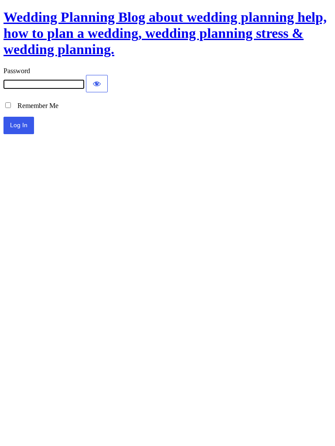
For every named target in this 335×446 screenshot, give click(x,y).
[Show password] (97, 83)
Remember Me (35, 105)
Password (16, 70)
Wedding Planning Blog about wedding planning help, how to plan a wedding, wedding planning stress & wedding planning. (165, 33)
